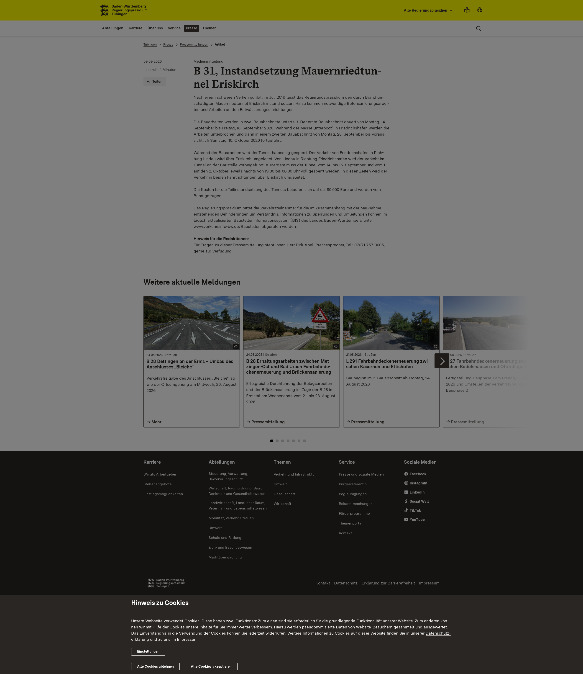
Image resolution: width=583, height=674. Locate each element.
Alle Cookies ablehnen (155, 666)
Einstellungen (148, 651)
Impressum (187, 639)
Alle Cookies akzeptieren (211, 666)
